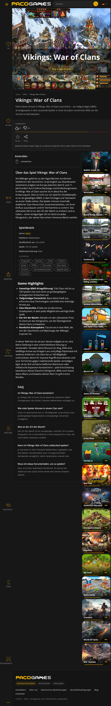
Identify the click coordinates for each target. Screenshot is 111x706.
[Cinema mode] (102, 86)
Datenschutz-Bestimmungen (54, 690)
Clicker (50, 261)
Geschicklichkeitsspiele (42, 269)
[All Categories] (8, 702)
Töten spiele (46, 265)
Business (39, 261)
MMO (28, 233)
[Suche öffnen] (95, 3)
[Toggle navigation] (7, 4)
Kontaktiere (21, 690)
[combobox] (76, 4)
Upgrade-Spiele (62, 269)
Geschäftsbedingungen (80, 690)
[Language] (104, 4)
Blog (96, 690)
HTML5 (34, 265)
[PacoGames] (33, 678)
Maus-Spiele (61, 265)
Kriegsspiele (25, 261)
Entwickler (20, 693)
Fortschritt (25, 274)
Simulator (24, 269)
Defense (61, 261)
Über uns (33, 690)
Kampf (23, 265)
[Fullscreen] (107, 86)
